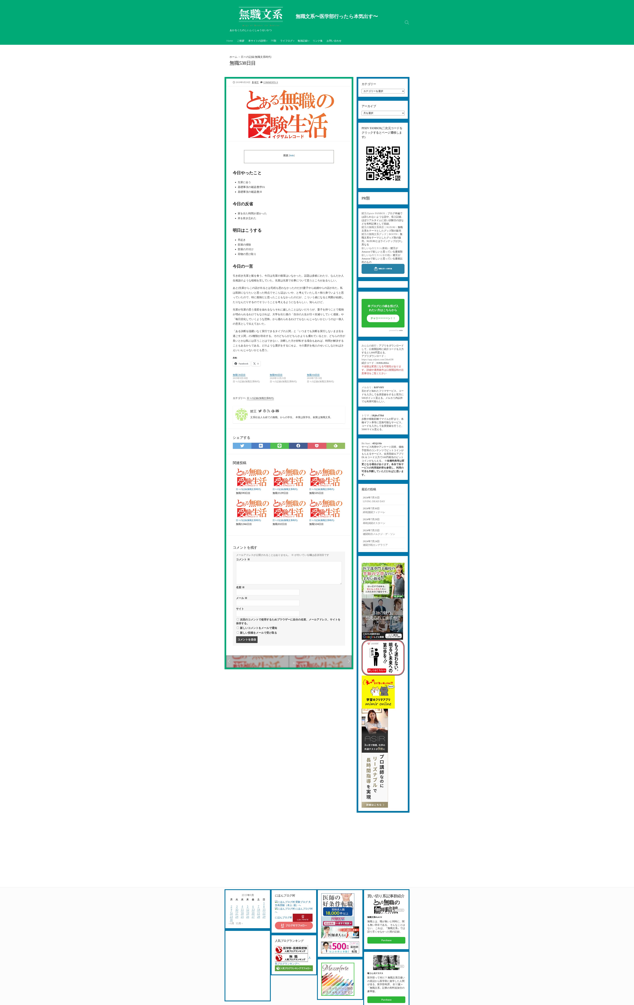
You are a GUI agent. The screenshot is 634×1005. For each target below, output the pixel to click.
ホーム (233, 56)
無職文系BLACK (374, 917)
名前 (240, 587)
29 (264, 916)
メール (241, 598)
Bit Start (366, 443)
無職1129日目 (280, 492)
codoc (401, 330)
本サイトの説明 (257, 40)
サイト (240, 608)
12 (247, 909)
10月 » (239, 923)
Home (230, 40)
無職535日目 (316, 492)
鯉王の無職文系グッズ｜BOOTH (379, 234)
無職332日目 (280, 523)
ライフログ (286, 40)
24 (236, 916)
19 (247, 913)
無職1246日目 (244, 523)
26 (247, 916)
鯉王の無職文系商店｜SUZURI (378, 227)
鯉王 (256, 82)
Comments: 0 (270, 82)
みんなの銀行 (369, 345)
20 (253, 913)
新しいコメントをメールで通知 (258, 628)
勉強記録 (303, 40)
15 (264, 909)
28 (258, 916)
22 (264, 913)
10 (236, 909)
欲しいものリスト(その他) (376, 255)
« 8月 (231, 923)
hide (292, 155)
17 (236, 913)
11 (242, 909)
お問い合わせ (334, 40)
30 (231, 919)
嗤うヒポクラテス (375, 973)
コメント (243, 559)
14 (258, 909)
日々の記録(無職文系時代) (256, 56)
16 (231, 913)
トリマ (365, 415)
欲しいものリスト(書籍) (375, 248)
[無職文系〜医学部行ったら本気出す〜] (261, 16)
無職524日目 (316, 523)
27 (253, 916)
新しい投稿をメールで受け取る (258, 632)
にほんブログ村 (283, 917)
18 (242, 913)
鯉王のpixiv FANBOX (373, 213)
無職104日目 (313, 375)
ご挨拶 (240, 40)
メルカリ (366, 387)
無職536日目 (239, 375)
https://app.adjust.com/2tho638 (377, 359)
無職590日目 (243, 492)
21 (258, 913)
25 (242, 916)
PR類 (273, 40)
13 (253, 909)
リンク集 (318, 40)
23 (231, 916)
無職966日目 (276, 375)
